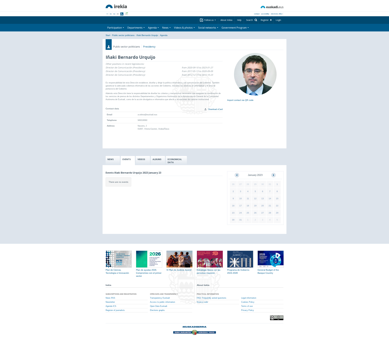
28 (248, 184)
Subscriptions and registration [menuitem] (121, 294)
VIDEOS (141, 159)
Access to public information (162, 302)
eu (114, 14)
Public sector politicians (123, 35)
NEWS (110, 159)
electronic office (276, 14)
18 (248, 205)
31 (270, 184)
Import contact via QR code (240, 100)
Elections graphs (157, 310)
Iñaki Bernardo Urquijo (147, 35)
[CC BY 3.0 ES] (276, 317)
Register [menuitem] (265, 20)
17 (240, 205)
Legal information (248, 298)
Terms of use (247, 306)
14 (270, 198)
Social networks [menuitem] (207, 27)
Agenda (163, 35)
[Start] (116, 6)
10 (240, 198)
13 (262, 198)
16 (233, 205)
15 (277, 198)
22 (277, 205)
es (111, 14)
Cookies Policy (247, 302)
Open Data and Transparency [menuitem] (164, 294)
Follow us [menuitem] (209, 20)
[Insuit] (121, 13)
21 (270, 205)
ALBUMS (157, 159)
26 (233, 184)
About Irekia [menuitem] (226, 20)
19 (255, 205)
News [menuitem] (165, 27)
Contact (257, 14)
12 (255, 198)
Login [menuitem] (278, 20)
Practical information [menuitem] (208, 294)
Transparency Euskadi (160, 298)
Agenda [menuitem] (152, 27)
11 (248, 198)
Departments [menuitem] (135, 27)
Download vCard (215, 109)
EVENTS (126, 159)
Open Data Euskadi (158, 306)
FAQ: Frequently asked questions (211, 298)
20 (262, 205)
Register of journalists (115, 310)
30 (262, 184)
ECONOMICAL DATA (175, 161)
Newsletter (110, 302)
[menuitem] (251, 20)
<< (107, 14)
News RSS (110, 298)
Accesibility (265, 14)
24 (240, 213)
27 (240, 184)
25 (248, 213)
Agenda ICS (111, 306)
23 (233, 213)
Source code (202, 302)
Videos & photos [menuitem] (183, 27)
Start (108, 35)
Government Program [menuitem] (234, 27)
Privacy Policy (247, 310)
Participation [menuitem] (114, 27)
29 (255, 184)
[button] (237, 175)
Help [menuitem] (239, 20)
